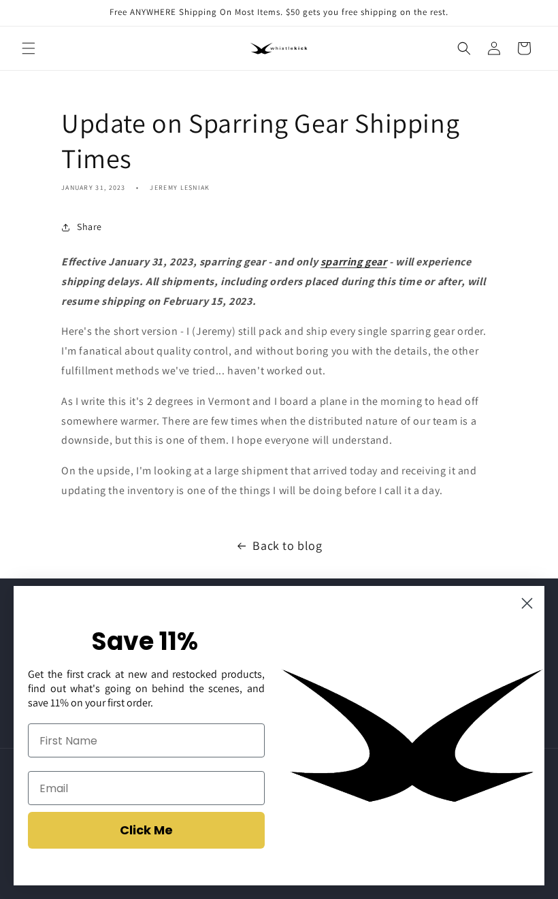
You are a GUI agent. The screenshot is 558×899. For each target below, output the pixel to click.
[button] (29, 48)
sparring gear (354, 262)
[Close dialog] (527, 603)
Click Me (146, 829)
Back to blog (287, 545)
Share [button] (89, 226)
